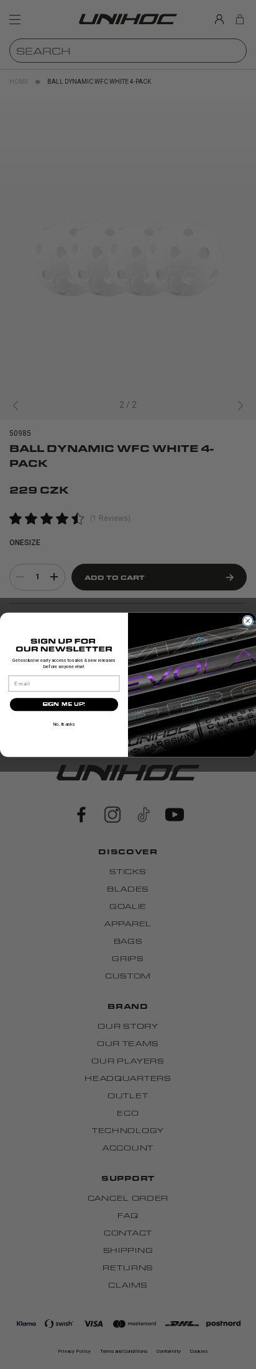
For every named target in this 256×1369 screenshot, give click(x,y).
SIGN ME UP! (64, 704)
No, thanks (64, 723)
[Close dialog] (248, 621)
